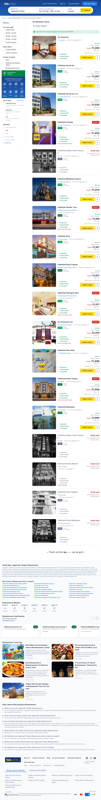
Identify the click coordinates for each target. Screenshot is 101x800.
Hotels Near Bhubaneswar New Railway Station (16, 595)
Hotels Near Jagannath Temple (78, 583)
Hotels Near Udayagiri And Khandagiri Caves (47, 597)
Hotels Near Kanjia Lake (41, 595)
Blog (48, 758)
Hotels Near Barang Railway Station (44, 593)
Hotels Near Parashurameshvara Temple (14, 589)
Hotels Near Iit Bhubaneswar (10, 585)
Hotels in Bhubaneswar (14, 18)
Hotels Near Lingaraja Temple (43, 589)
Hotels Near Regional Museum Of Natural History (48, 591)
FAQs (25, 765)
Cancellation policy (59, 765)
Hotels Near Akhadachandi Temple (12, 593)
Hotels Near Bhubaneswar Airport (44, 583)
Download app (29, 762)
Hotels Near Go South (75, 589)
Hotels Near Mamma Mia (41, 587)
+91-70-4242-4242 (51, 3)
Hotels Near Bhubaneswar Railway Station (14, 583)
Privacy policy (47, 765)
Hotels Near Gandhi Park (76, 585)
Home (3, 18)
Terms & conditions (35, 765)
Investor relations (39, 758)
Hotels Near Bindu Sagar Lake (11, 591)
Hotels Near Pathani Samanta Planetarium (81, 593)
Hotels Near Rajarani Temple (77, 597)
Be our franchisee (58, 758)
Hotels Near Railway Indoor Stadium (79, 591)
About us (62, 3)
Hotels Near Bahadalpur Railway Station (13, 597)
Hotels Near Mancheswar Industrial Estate (81, 587)
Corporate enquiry (73, 3)
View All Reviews (8, 620)
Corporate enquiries (74, 758)
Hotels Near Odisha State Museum (79, 595)
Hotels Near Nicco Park (41, 585)
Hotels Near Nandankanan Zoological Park (14, 587)
